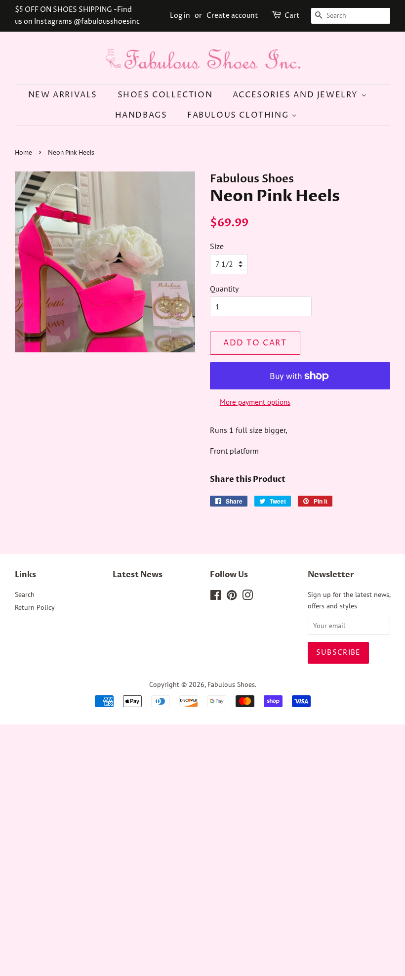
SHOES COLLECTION (165, 94)
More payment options (255, 402)
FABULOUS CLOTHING (239, 115)
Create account (232, 15)
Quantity (224, 289)
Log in (180, 15)
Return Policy (35, 607)
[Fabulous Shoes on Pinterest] (231, 597)
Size (217, 246)
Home (23, 153)
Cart (292, 15)
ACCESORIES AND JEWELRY (297, 94)
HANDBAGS (141, 115)
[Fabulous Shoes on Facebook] (215, 597)
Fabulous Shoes (231, 684)
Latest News (137, 574)
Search (25, 594)
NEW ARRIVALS (62, 94)
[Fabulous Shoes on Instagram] (247, 597)
